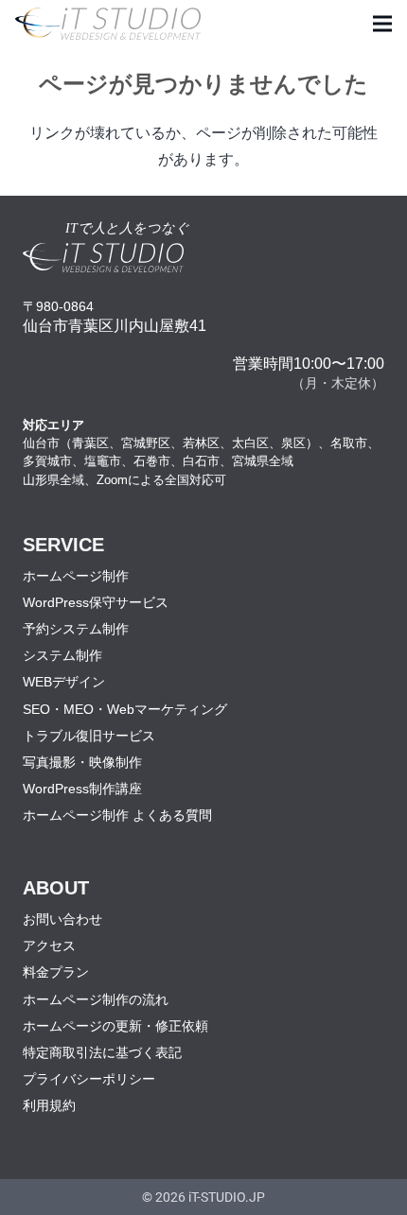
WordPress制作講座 (82, 788)
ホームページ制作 (76, 575)
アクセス (49, 945)
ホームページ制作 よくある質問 (117, 815)
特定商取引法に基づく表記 (102, 1052)
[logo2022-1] (108, 24)
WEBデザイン (64, 681)
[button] (382, 23)
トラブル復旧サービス (89, 735)
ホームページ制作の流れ (95, 999)
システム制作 (62, 655)
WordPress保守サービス (95, 602)
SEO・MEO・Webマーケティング (125, 709)
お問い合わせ (62, 919)
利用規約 (49, 1105)
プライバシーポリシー (89, 1078)
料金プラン (56, 972)
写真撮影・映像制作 (82, 762)
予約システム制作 (76, 628)
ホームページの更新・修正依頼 (115, 1025)
